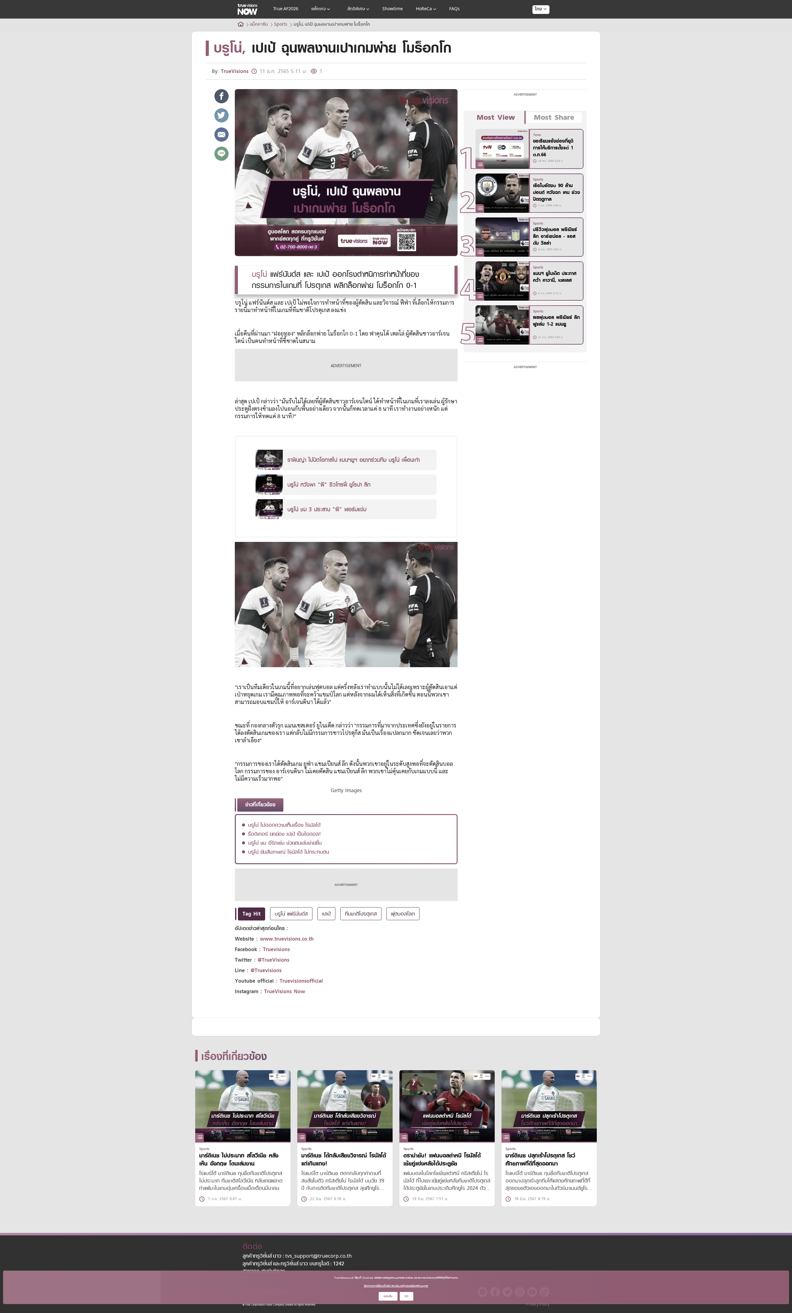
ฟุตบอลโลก (403, 914)
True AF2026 (285, 9)
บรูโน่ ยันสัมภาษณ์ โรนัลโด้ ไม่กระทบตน (288, 852)
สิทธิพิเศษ (356, 9)
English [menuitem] (536, 31)
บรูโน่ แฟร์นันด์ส (291, 914)
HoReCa (424, 9)
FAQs (454, 9)
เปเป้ (326, 914)
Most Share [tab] (554, 117)
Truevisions (276, 949)
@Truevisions (266, 970)
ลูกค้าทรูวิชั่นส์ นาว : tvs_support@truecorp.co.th (297, 1256)
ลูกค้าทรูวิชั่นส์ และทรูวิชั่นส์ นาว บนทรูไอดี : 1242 (293, 1264)
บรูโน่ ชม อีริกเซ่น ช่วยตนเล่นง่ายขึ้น (285, 843)
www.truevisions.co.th (287, 939)
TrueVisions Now (284, 991)
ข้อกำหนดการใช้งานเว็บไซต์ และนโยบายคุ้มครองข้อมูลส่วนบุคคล (396, 1286)
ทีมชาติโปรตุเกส (361, 914)
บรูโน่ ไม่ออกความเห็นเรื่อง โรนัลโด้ (284, 825)
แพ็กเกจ (318, 9)
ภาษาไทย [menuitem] (535, 22)
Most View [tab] (496, 117)
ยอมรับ (388, 1296)
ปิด (406, 1296)
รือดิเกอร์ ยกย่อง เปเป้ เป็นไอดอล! (284, 834)
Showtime (392, 9)
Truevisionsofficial (301, 981)
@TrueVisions (273, 960)
